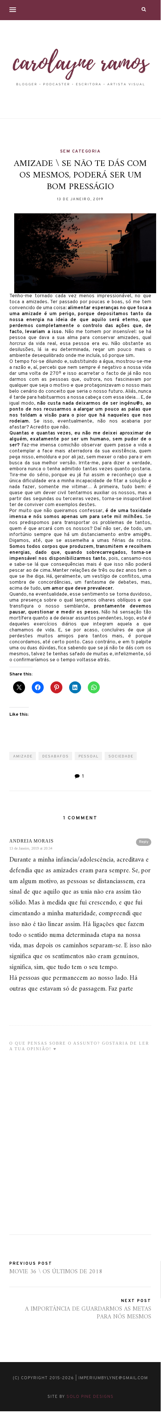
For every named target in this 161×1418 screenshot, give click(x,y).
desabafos (55, 756)
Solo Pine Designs (90, 1396)
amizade (22, 756)
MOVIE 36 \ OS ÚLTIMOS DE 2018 (55, 1272)
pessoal (88, 756)
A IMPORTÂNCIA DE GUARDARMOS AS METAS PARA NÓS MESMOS (88, 1313)
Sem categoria (80, 151)
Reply (143, 842)
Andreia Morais (31, 841)
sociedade (120, 756)
